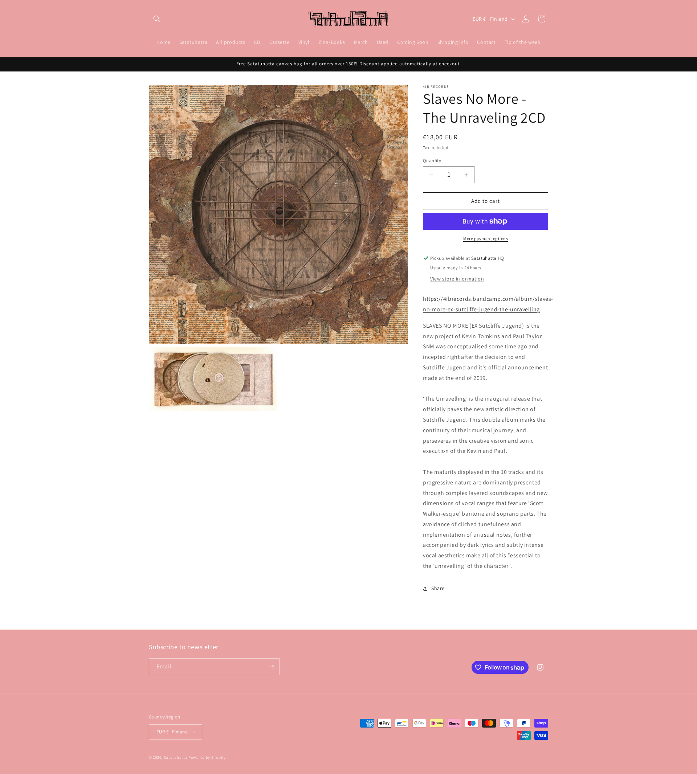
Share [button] (438, 588)
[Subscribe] (271, 666)
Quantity (432, 160)
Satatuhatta (176, 757)
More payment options (485, 238)
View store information (457, 278)
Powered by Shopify (207, 757)
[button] (157, 19)
